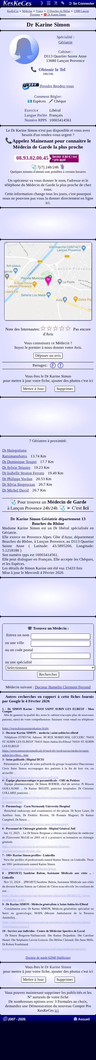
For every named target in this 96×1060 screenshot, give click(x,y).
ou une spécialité (18, 662)
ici (57, 1010)
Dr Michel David (15, 490)
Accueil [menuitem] (81, 1019)
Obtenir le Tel (52, 71)
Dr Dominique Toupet (19, 462)
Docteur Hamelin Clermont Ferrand (63, 687)
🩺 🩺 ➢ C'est (48, 505)
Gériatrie (65, 42)
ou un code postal (19, 650)
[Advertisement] (48, 223)
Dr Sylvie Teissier (16, 467)
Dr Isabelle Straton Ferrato (23, 473)
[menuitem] (81, 3)
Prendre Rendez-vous (56, 86)
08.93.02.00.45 (32, 158)
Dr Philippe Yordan (17, 479)
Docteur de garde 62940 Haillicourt (48, 957)
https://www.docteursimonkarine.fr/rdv (25, 728)
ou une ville (14, 643)
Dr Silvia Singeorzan (18, 484)
